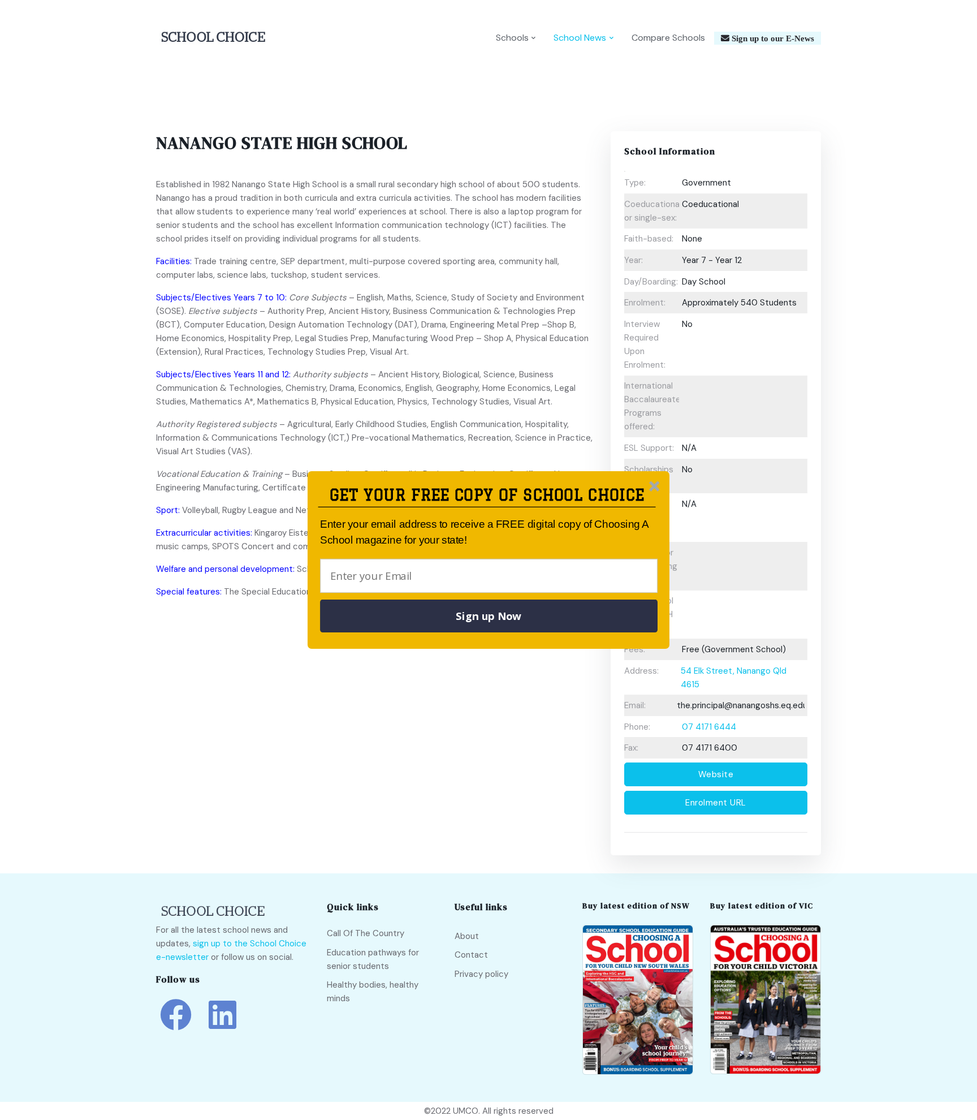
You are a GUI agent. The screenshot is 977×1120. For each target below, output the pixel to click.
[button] (487, 495)
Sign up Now (488, 616)
